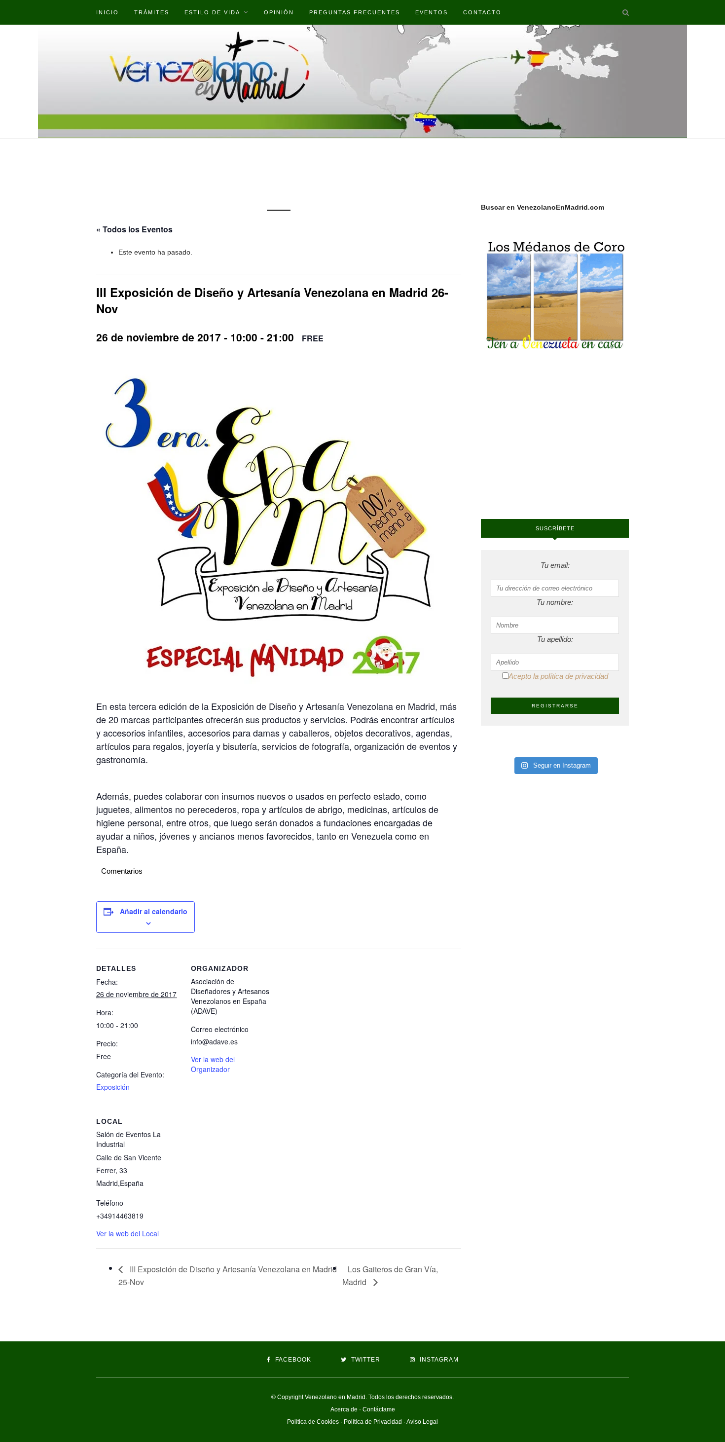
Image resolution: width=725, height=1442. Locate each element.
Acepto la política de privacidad (558, 676)
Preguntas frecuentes (354, 12)
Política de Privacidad (373, 1421)
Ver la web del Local (127, 1233)
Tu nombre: (555, 602)
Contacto (482, 12)
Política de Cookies (313, 1421)
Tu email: (555, 565)
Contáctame (378, 1409)
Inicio (107, 12)
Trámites (151, 12)
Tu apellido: (555, 639)
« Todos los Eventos (134, 229)
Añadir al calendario (153, 911)
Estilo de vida (212, 12)
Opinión (279, 12)
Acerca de (344, 1409)
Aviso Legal (422, 1421)
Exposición (113, 1087)
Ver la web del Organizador (213, 1064)
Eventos (431, 12)
